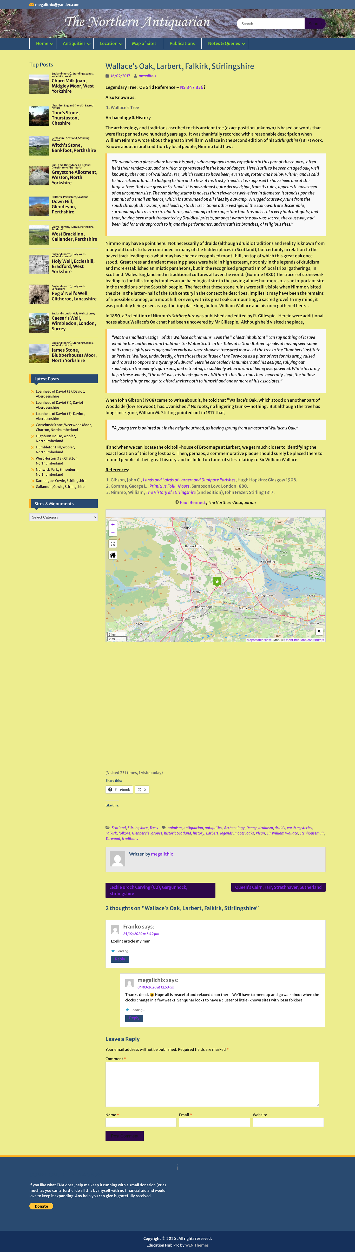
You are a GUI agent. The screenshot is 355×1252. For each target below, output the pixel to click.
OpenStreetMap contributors (304, 639)
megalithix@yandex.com (57, 4)
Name (112, 1115)
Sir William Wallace (282, 833)
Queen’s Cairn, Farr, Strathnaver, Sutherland (278, 887)
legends (226, 833)
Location (108, 43)
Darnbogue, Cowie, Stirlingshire (61, 481)
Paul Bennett (193, 502)
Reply (120, 959)
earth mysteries (299, 827)
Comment (116, 1058)
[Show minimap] (319, 631)
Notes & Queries (224, 43)
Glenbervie (140, 833)
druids (280, 827)
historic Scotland (177, 833)
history (198, 833)
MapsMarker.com (259, 639)
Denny (251, 827)
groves (156, 833)
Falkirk (111, 833)
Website (260, 1115)
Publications (182, 43)
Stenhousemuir (312, 833)
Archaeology (234, 827)
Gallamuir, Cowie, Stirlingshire (60, 486)
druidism (265, 827)
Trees (153, 827)
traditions (130, 838)
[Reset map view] (113, 555)
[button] (217, 582)
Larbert (212, 833)
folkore (124, 833)
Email (185, 1115)
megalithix (147, 75)
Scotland (119, 827)
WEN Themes (197, 1245)
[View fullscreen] (113, 544)
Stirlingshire (138, 827)
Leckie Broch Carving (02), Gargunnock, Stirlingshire (148, 890)
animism (175, 827)
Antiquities (74, 43)
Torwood (113, 838)
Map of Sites (144, 43)
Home (42, 43)
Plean (260, 833)
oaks (250, 833)
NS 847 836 (191, 87)
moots (239, 833)
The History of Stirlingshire (171, 492)
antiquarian (193, 827)
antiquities (213, 827)
